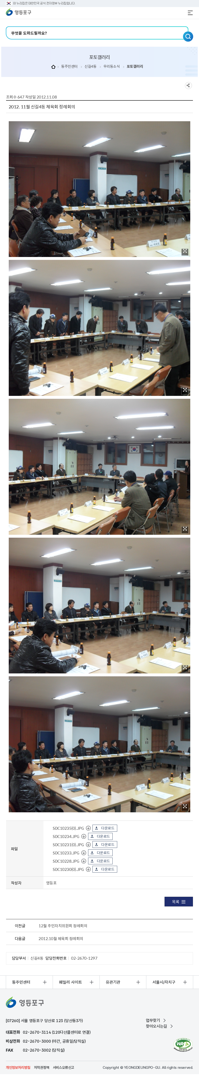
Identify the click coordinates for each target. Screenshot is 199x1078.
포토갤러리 (135, 66)
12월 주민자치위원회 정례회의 (63, 925)
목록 (175, 902)
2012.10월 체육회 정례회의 (61, 938)
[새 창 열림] (183, 1044)
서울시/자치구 (163, 982)
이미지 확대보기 (185, 252)
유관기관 (113, 982)
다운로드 (108, 828)
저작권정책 (41, 1067)
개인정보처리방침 (18, 1067)
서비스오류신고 (63, 1067)
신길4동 (90, 66)
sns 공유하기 (188, 85)
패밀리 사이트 (70, 982)
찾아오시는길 (156, 1026)
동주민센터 (69, 66)
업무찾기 (153, 1020)
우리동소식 (111, 66)
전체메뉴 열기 (190, 13)
